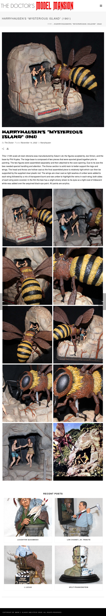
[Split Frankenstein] (79, 565)
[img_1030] (27, 276)
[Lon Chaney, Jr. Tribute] (79, 517)
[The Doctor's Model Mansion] (37, 6)
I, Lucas (28, 587)
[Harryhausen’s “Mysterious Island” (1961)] (53, 79)
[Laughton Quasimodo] (28, 517)
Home (50, 24)
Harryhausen (45, 142)
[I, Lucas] (28, 565)
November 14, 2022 (29, 142)
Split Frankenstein (78, 587)
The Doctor (9, 142)
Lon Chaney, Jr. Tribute (78, 539)
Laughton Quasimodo (28, 539)
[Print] (9, 148)
